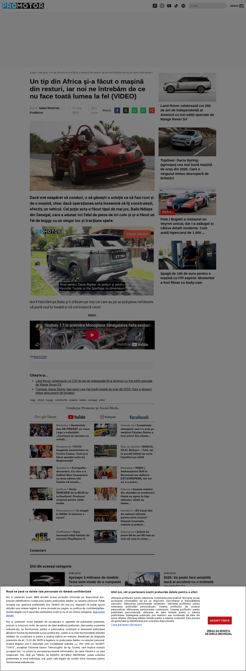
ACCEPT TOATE (219, 620)
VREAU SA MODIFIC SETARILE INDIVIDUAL (218, 632)
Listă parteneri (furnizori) (126, 624)
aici (76, 644)
